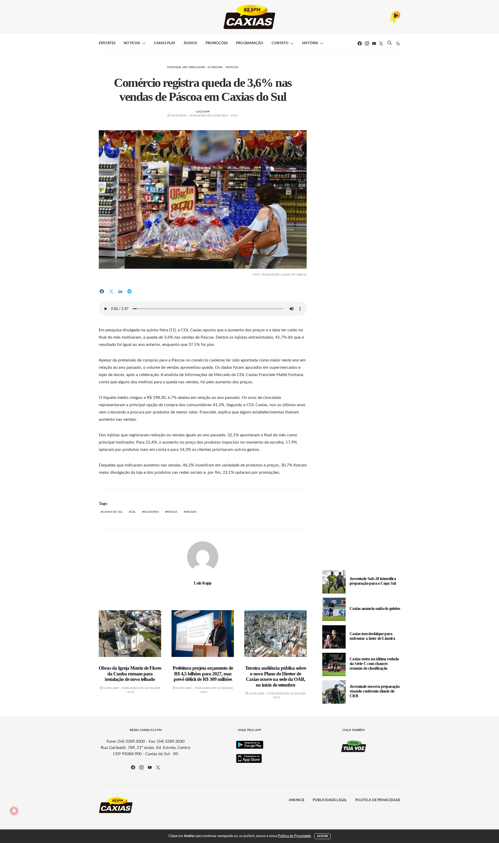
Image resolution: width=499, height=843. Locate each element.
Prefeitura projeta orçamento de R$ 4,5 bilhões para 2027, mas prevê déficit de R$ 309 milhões (203, 673)
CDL (133, 512)
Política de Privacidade (377, 800)
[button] (398, 43)
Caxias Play (164, 43)
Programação (249, 43)
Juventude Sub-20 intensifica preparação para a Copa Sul (373, 580)
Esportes (107, 43)
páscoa (172, 512)
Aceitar (322, 836)
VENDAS (190, 512)
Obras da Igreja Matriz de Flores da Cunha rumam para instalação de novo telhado (130, 673)
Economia (215, 67)
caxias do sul (112, 512)
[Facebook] (360, 43)
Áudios (190, 43)
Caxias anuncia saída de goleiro (375, 608)
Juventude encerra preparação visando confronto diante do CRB (374, 691)
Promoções (217, 43)
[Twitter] (381, 43)
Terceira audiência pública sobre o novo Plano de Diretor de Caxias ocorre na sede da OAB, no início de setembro (275, 676)
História (310, 43)
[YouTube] (374, 43)
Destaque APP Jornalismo (186, 67)
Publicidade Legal (330, 800)
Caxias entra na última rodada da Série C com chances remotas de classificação (374, 663)
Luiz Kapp (202, 111)
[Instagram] (367, 43)
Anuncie (296, 800)
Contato (280, 43)
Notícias (132, 43)
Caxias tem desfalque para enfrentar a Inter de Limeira (372, 635)
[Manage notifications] (14, 811)
